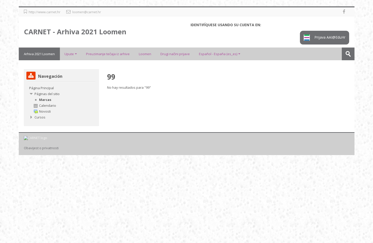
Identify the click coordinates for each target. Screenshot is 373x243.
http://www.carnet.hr (44, 12)
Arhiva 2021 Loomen (39, 54)
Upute (69, 54)
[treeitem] (61, 87)
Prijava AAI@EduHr (329, 37)
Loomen (145, 54)
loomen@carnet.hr (86, 12)
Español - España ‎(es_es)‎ (218, 54)
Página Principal (41, 88)
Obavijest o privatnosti (41, 148)
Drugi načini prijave (175, 54)
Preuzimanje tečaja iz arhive (108, 54)
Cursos (40, 117)
